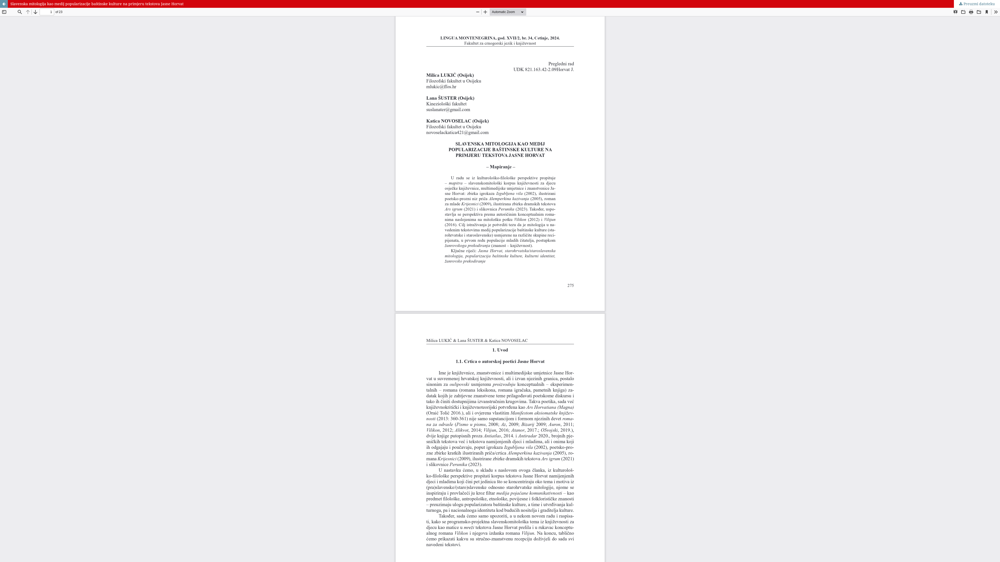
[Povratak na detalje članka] (4, 4)
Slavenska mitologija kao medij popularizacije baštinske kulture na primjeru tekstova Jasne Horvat (97, 3)
